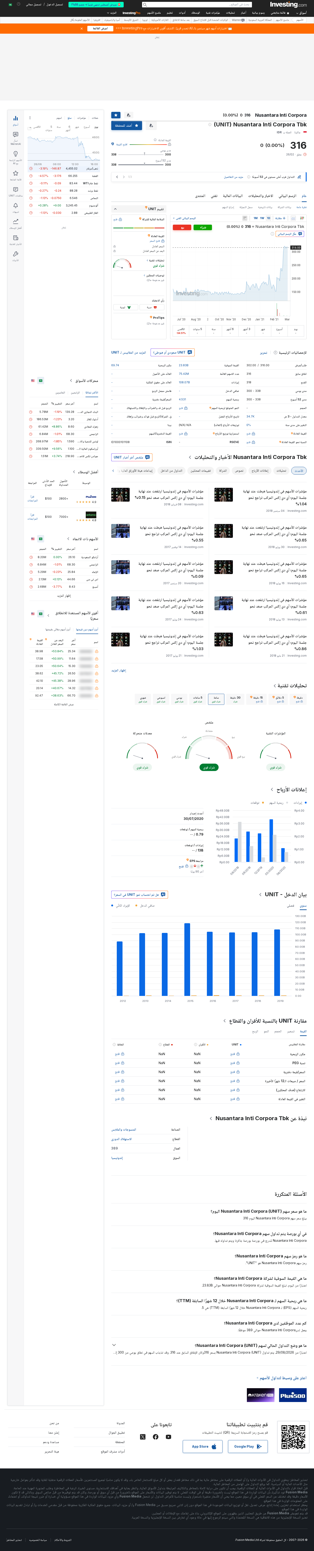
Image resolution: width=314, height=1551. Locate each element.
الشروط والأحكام (62, 1473)
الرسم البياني (287, 129)
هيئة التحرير (52, 1385)
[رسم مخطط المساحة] (293, 151)
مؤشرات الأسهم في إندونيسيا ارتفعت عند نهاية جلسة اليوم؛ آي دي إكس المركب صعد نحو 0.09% (170, 503)
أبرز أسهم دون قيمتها (87, 562)
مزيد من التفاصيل (233, 110)
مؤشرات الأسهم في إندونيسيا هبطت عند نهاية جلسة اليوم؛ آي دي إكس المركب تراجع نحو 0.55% (171, 467)
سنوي (303, 839)
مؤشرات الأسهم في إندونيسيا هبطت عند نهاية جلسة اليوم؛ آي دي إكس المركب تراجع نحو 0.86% (275, 575)
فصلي (290, 839)
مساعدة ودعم (51, 1375)
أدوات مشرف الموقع (113, 1385)
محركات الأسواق (86, 314)
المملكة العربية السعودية (260, 20)
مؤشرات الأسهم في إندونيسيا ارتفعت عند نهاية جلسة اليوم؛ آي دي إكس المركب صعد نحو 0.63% (170, 539)
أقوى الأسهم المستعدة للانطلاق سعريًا (76, 549)
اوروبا (145, 20)
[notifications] (18, 4)
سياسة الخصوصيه (38, 1473)
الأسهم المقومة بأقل (80, 20)
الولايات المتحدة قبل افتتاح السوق (210, 20)
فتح (232, 987)
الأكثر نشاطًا (92, 325)
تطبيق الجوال (116, 1366)
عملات (95, 51)
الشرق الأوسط (131, 20)
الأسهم (300, 20)
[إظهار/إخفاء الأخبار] (244, 151)
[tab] (298, 632)
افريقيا (97, 20)
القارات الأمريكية (159, 20)
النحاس (94, 131)
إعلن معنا (53, 1366)
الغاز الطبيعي (91, 146)
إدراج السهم (228, 140)
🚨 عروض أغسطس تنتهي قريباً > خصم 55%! (96, 4)
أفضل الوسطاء (88, 405)
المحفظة (120, 1375)
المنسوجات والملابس (123, 1063)
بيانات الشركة (284, 140)
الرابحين (75, 325)
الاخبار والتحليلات (260, 129)
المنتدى (200, 129)
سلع (69, 51)
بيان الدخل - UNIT (286, 827)
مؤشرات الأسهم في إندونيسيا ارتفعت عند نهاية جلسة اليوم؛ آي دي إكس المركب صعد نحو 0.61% (274, 539)
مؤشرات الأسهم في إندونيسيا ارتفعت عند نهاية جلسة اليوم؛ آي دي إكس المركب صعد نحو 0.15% (168, 427)
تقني (214, 129)
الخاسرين (60, 325)
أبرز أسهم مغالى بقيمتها (58, 562)
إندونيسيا (117, 1091)
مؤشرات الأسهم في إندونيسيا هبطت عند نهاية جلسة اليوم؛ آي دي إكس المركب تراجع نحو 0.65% (275, 503)
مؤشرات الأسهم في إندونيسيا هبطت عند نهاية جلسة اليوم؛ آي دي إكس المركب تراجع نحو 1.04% (275, 431)
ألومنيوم (93, 138)
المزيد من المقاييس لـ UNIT (128, 286)
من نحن (54, 1356)
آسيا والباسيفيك (112, 20)
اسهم (59, 51)
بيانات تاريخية (265, 140)
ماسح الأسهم (154, 13)
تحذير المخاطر (14, 1473)
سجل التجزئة (246, 140)
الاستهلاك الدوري (121, 1072)
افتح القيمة (121, 77)
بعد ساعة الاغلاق (180, 20)
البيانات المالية (233, 129)
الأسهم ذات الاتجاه (85, 472)
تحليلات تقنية (292, 618)
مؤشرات (81, 51)
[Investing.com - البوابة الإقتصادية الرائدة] (288, 4)
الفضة (95, 109)
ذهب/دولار (92, 102)
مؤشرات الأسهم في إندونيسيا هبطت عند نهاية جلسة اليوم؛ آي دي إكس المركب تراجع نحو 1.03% (171, 575)
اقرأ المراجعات (32, 431)
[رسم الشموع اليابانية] (302, 151)
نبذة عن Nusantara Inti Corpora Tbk (261, 1051)
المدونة (121, 1356)
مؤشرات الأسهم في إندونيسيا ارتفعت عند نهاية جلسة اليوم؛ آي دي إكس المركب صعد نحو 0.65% (274, 467)
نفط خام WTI (90, 116)
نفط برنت (93, 124)
